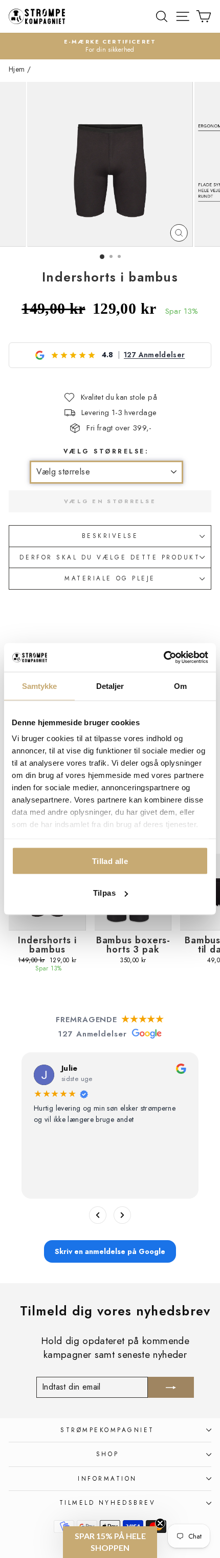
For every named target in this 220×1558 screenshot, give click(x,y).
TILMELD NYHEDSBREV (107, 1502)
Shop (107, 1453)
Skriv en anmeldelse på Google (110, 1251)
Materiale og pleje (110, 578)
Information (107, 1478)
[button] (110, 1542)
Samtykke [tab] (39, 685)
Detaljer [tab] (110, 685)
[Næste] (122, 1215)
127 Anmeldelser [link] (154, 355)
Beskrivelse (110, 535)
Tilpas (104, 893)
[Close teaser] (160, 1523)
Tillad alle (110, 860)
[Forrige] (97, 1215)
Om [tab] (180, 685)
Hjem (17, 69)
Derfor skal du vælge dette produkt (109, 557)
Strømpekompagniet (107, 1429)
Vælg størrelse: (106, 451)
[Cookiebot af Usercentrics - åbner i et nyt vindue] (163, 657)
